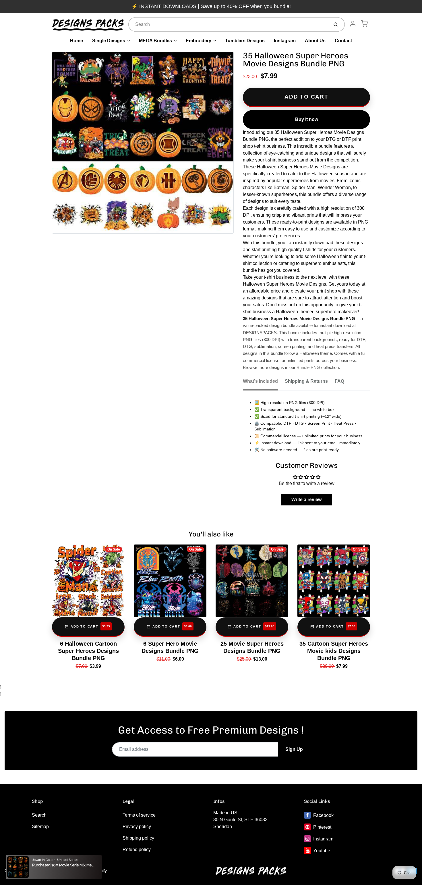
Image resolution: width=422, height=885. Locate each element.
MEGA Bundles (155, 40)
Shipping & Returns (306, 381)
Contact (343, 40)
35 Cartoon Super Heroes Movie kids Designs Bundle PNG (333, 650)
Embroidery (198, 40)
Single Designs (108, 40)
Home (76, 40)
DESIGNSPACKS (54, 870)
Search (39, 815)
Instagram (285, 40)
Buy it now (306, 119)
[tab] (264, 383)
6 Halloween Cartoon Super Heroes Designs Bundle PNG (88, 650)
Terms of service (139, 815)
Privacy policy (137, 826)
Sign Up (294, 749)
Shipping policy (138, 838)
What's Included (260, 381)
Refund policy (137, 849)
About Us (315, 40)
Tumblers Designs (245, 40)
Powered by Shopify (89, 870)
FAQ (339, 381)
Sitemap (40, 826)
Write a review (306, 499)
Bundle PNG (308, 367)
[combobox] (228, 24)
